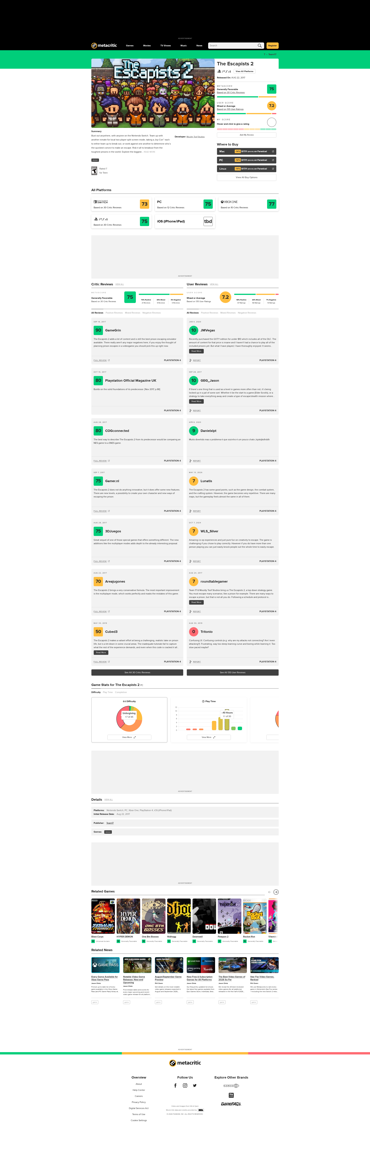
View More (127, 737)
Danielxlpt (204, 431)
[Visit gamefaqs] (231, 1105)
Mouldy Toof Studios (196, 137)
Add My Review (247, 135)
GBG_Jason (205, 380)
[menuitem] (130, 46)
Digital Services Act (139, 1108)
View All (119, 284)
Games (130, 45)
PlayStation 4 (172, 360)
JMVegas (203, 330)
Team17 (272, 54)
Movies (147, 45)
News (199, 45)
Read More (196, 351)
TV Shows (165, 45)
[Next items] (276, 892)
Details (96, 800)
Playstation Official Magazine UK (126, 380)
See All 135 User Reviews (232, 672)
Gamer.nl (107, 481)
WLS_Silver (206, 531)
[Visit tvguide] (231, 1097)
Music (184, 45)
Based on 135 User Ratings (230, 109)
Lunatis (202, 481)
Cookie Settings (139, 1120)
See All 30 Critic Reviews (137, 672)
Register (272, 45)
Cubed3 (107, 632)
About (139, 1084)
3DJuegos (108, 531)
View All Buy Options (246, 177)
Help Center (139, 1090)
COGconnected (112, 431)
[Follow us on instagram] (185, 1086)
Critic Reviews (102, 284)
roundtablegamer (210, 581)
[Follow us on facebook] (175, 1086)
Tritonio (202, 632)
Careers (139, 1096)
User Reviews (197, 284)
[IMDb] (201, 1110)
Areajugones (110, 581)
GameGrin (108, 330)
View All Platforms (244, 71)
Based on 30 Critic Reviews (231, 92)
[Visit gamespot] (231, 1087)
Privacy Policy (139, 1102)
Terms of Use (138, 1114)
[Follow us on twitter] (194, 1086)
